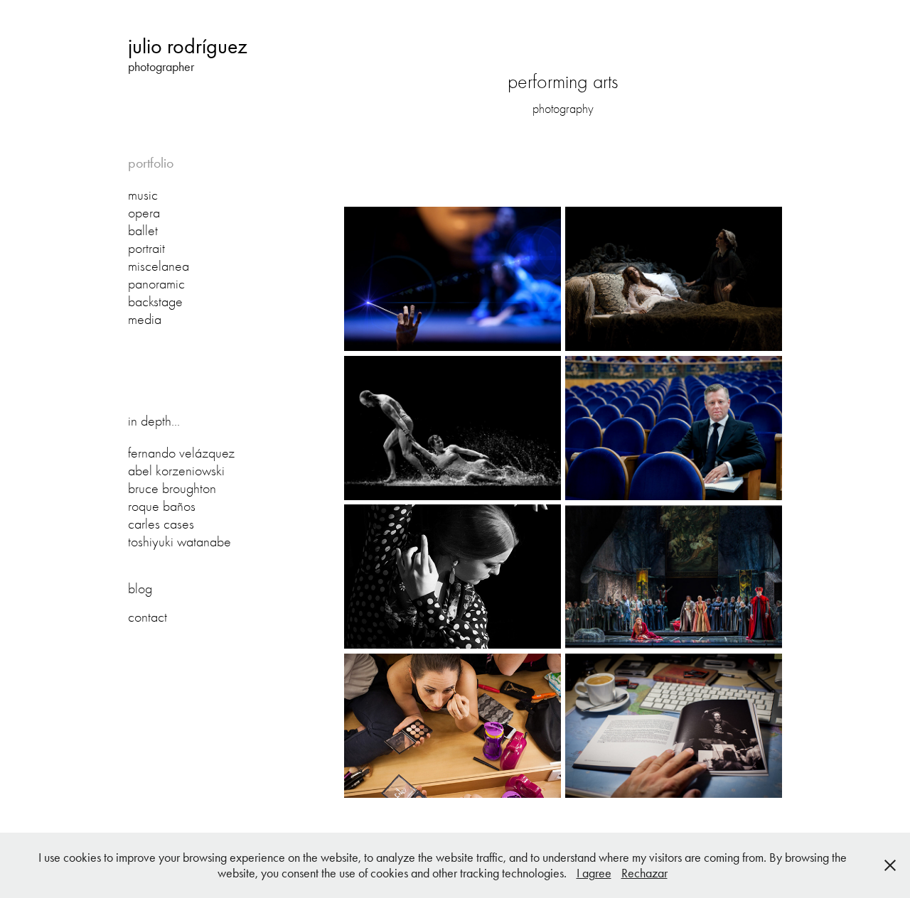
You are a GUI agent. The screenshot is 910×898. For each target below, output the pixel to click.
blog (140, 588)
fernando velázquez (181, 453)
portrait (146, 248)
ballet (143, 230)
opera (144, 213)
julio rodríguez (187, 46)
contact (147, 617)
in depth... (154, 421)
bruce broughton (172, 488)
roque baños (162, 506)
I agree (594, 873)
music (143, 195)
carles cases (161, 524)
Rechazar (644, 873)
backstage (155, 301)
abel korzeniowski (176, 470)
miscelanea (158, 266)
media (144, 319)
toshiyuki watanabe (179, 542)
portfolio (150, 162)
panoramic (156, 284)
